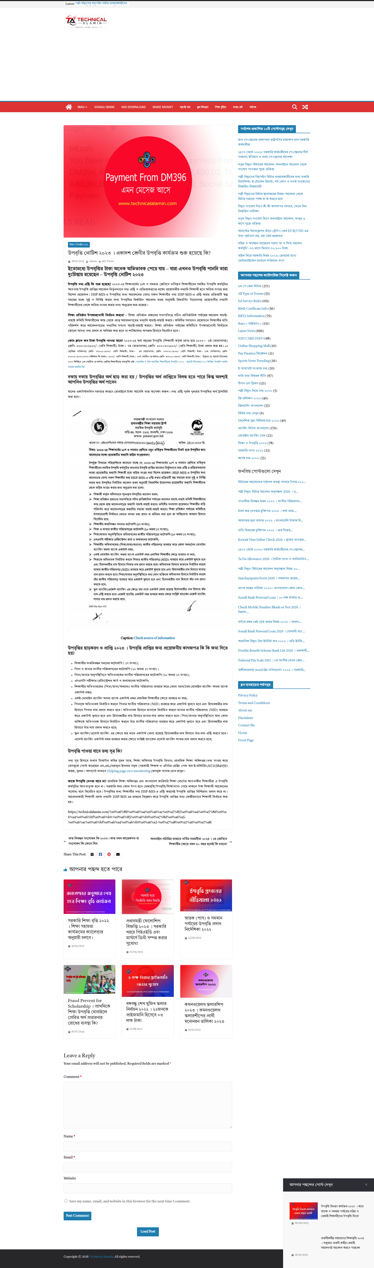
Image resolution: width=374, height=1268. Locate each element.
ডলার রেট (238, 107)
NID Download (133, 107)
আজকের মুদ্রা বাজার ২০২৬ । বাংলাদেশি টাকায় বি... (270, 520)
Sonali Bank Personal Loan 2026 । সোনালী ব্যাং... (271, 631)
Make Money (163, 107)
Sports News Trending (254, 361)
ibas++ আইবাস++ (250, 324)
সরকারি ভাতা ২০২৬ (250, 450)
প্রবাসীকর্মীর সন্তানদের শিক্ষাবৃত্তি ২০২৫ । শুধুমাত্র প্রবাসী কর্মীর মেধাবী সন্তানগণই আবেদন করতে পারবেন (342, 1243)
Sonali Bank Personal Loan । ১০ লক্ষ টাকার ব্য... (270, 597)
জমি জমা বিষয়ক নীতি (252, 376)
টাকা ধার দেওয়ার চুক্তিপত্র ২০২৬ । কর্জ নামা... (267, 511)
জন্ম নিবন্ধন (202, 107)
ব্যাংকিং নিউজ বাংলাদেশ (253, 428)
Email (69, 1157)
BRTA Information (251, 316)
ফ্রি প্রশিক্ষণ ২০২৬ (249, 398)
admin (93, 261)
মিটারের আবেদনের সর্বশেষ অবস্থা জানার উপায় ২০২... (272, 482)
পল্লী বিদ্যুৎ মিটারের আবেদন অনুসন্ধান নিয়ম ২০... (269, 569)
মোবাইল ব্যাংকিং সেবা (252, 435)
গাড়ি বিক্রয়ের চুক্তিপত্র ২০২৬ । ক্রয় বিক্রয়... (265, 530)
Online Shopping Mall (254, 346)
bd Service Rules (249, 301)
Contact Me (246, 725)
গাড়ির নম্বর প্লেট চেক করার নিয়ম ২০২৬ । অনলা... (269, 622)
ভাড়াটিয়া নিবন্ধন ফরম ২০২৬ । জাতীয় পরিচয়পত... (270, 501)
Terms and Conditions (254, 703)
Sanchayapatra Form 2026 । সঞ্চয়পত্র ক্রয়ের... (269, 578)
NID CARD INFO (251, 338)
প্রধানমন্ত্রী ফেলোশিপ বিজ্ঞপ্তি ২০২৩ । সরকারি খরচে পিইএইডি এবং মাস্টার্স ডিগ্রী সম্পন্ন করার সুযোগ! (146, 932)
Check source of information (154, 638)
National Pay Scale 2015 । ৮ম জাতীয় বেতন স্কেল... (271, 660)
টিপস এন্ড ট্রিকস (248, 383)
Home (242, 733)
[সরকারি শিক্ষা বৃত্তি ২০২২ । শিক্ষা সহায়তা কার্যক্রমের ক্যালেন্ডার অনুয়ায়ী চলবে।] (89, 882)
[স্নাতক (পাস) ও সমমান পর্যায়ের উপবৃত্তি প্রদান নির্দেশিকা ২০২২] (206, 882)
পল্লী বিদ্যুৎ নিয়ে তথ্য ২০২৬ (255, 391)
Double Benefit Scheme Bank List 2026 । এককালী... (274, 651)
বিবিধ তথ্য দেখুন (248, 413)
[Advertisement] (187, 68)
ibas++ (82, 107)
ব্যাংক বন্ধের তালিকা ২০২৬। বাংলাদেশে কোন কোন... (271, 588)
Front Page (246, 740)
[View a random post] (305, 107)
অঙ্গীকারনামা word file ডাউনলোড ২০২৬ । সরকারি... (272, 670)
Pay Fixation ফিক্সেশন (252, 353)
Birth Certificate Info (253, 309)
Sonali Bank (104, 107)
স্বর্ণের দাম (185, 107)
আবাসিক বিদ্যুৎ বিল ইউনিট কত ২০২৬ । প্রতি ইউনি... (271, 641)
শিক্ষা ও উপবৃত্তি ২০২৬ (79, 245)
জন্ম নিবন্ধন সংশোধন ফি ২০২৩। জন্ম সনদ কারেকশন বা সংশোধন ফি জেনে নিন (104, 841)
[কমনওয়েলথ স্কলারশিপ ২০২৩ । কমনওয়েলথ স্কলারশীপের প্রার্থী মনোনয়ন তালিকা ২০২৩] (206, 967)
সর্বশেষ (253, 107)
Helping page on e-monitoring (128, 771)
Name (69, 1136)
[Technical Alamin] (69, 107)
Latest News (246, 331)
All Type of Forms (250, 294)
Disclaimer (245, 718)
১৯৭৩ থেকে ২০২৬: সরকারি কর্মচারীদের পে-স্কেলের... (271, 549)
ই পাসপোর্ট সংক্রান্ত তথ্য (253, 368)
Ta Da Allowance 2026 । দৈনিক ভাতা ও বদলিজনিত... (273, 559)
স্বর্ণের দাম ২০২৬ (248, 458)
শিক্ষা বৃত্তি (220, 107)
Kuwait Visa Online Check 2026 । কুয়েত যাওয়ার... (272, 540)
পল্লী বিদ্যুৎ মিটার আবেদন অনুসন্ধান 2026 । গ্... (268, 492)
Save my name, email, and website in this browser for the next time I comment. (130, 1201)
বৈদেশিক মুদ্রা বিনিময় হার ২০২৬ (258, 421)
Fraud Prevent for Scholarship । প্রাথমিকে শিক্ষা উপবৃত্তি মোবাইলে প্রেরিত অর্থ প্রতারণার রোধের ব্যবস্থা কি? (89, 1012)
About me (245, 710)
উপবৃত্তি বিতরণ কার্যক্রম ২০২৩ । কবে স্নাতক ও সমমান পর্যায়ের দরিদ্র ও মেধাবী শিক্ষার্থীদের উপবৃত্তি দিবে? (342, 1211)
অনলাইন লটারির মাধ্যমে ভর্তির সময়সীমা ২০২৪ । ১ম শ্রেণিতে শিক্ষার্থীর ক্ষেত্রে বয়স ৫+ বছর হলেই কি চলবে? (188, 841)
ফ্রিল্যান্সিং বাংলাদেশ (250, 406)
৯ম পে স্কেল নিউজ (249, 286)
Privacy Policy (248, 695)
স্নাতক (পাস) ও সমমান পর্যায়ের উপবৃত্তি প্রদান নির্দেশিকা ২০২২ (203, 924)
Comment (73, 1077)
